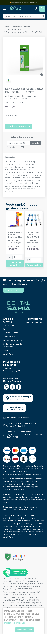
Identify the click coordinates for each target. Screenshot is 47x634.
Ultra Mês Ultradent (35, 322)
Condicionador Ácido (15, 29)
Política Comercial (11, 336)
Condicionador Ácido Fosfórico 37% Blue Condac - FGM (15, 235)
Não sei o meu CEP (16, 147)
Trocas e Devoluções (12, 340)
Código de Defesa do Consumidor (12, 345)
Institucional (8, 325)
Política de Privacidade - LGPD (11, 369)
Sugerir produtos (13, 290)
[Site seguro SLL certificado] (15, 557)
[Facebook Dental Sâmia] (19, 387)
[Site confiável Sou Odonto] (15, 572)
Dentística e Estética (21, 27)
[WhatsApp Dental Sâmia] (6, 387)
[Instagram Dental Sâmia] (12, 387)
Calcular (35, 143)
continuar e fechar (24, 630)
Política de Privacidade (14, 623)
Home (6, 27)
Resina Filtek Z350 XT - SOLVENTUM (33, 235)
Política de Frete (10, 333)
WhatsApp (8, 354)
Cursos (6, 329)
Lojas (5, 350)
